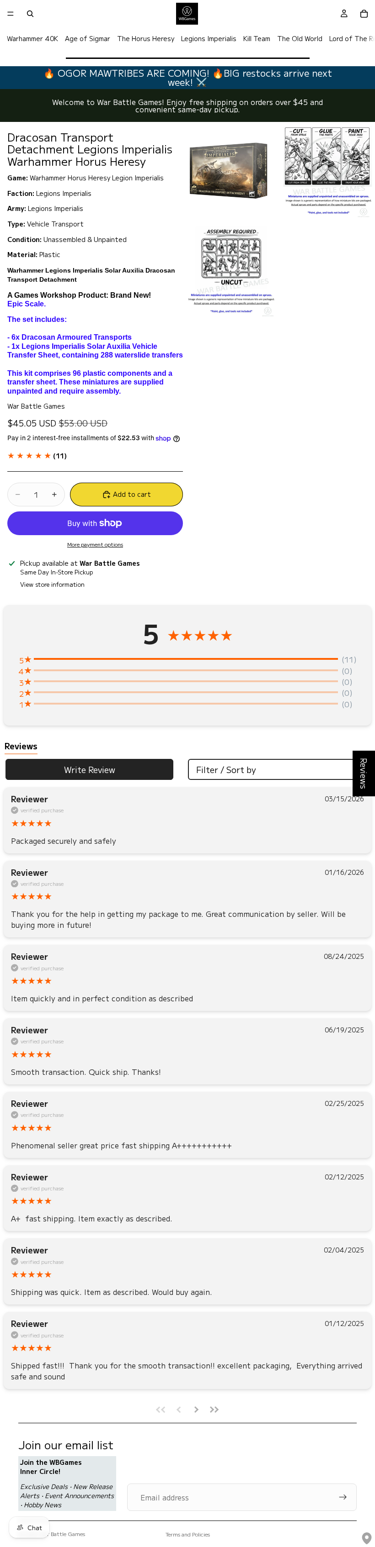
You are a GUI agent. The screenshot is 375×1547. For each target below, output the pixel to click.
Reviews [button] (364, 773)
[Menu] (10, 13)
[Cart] (364, 14)
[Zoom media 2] (327, 171)
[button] (37, 455)
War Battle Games (62, 1533)
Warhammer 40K (32, 38)
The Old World (299, 38)
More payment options (95, 544)
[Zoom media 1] (230, 171)
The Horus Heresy (145, 38)
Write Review (89, 769)
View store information (52, 584)
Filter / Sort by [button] (226, 769)
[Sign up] (343, 1497)
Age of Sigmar (87, 38)
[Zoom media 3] (230, 271)
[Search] (30, 14)
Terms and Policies (188, 1534)
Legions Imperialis (208, 38)
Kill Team (256, 38)
